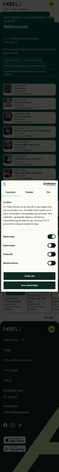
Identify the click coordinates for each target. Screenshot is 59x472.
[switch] (52, 245)
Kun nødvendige (29, 285)
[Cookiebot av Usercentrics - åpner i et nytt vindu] (43, 184)
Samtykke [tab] (11, 192)
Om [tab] (48, 192)
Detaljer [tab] (30, 192)
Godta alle (29, 276)
